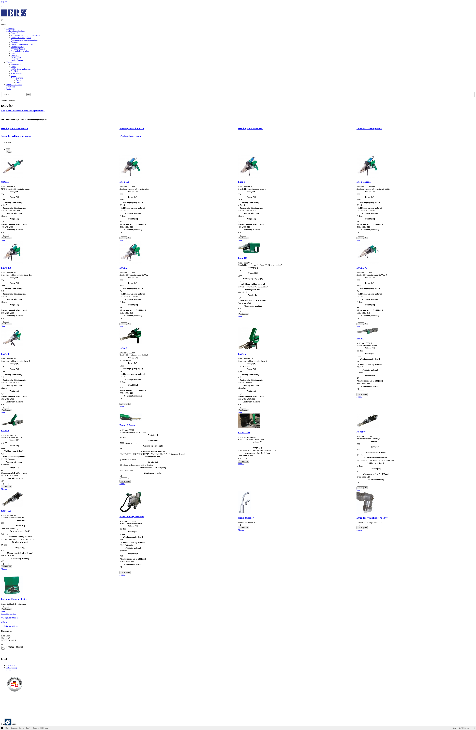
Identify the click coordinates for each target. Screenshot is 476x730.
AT (2, 6)
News (18, 82)
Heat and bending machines (22, 44)
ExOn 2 (123, 267)
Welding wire (16, 58)
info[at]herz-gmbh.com (10, 626)
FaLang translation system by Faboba (8, 613)
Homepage (10, 29)
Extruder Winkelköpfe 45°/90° (372, 517)
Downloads (10, 87)
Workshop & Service (14, 84)
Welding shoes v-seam (130, 136)
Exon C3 (242, 258)
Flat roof (14, 33)
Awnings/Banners (18, 49)
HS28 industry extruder (131, 516)
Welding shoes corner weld (14, 128)
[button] (2, 20)
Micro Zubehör (246, 517)
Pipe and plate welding (20, 51)
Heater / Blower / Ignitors (21, 38)
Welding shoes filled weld (250, 128)
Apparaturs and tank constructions (24, 40)
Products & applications (15, 31)
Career (13, 67)
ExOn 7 (360, 338)
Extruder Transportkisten (14, 599)
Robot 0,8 (6, 510)
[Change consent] (8, 722)
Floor (13, 53)
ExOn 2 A (6, 267)
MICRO (5, 182)
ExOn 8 (5, 430)
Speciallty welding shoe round (16, 136)
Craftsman (15, 55)
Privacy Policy (16, 73)
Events (18, 80)
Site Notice (15, 71)
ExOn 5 (123, 348)
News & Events (17, 78)
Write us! (4, 622)
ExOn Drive (244, 432)
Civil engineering (17, 47)
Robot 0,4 (362, 431)
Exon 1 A (124, 182)
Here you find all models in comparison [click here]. (23, 111)
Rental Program (17, 60)
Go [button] (28, 94)
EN (6, 2)
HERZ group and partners (21, 69)
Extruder (14, 42)
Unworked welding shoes (369, 128)
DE (2, 2)
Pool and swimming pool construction (26, 35)
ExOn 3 (5, 354)
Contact (9, 89)
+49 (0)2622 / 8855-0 (9, 618)
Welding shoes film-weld (131, 128)
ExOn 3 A (362, 267)
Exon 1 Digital (364, 182)
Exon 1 (241, 182)
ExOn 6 (242, 354)
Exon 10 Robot (127, 425)
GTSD (13, 76)
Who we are (15, 64)
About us (9, 62)
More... (4, 240)
